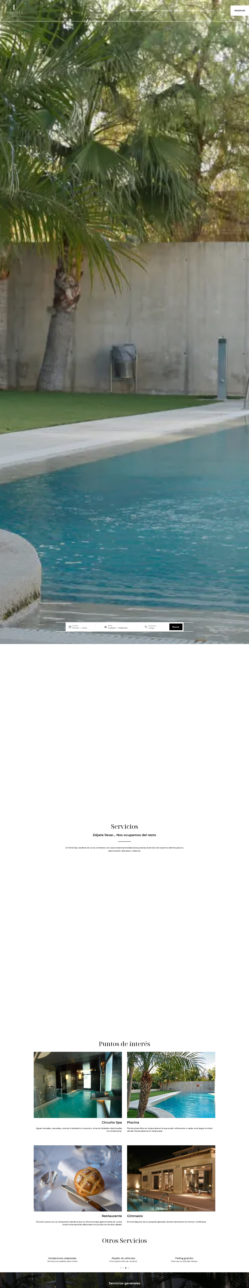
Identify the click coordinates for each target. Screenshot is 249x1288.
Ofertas (179, 10)
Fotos (210, 10)
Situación (153, 10)
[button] (120, 1267)
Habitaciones (138, 10)
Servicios (192, 10)
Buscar (175, 627)
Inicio (124, 10)
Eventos (167, 10)
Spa (202, 10)
